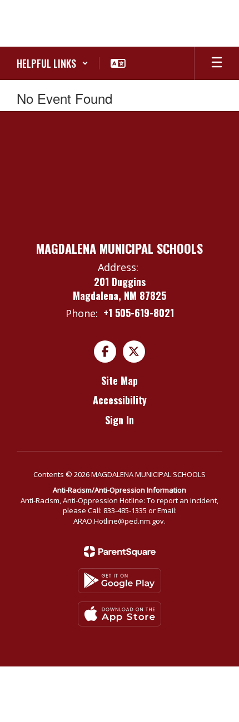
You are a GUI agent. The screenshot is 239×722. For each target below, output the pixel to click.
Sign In (119, 420)
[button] (52, 63)
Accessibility (120, 400)
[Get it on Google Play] (119, 580)
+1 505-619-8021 (138, 312)
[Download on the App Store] (119, 613)
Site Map (119, 380)
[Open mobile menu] (217, 63)
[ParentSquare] (119, 551)
